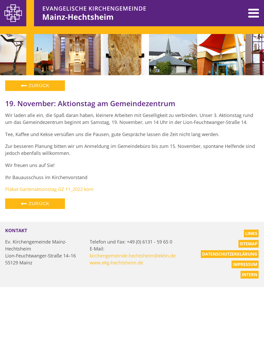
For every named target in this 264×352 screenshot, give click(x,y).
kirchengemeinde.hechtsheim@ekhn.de (133, 256)
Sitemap (248, 244)
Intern (249, 275)
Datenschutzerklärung (229, 254)
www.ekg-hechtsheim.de (116, 262)
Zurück (38, 85)
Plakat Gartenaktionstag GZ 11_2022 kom (49, 189)
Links (251, 233)
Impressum (245, 264)
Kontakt (16, 230)
